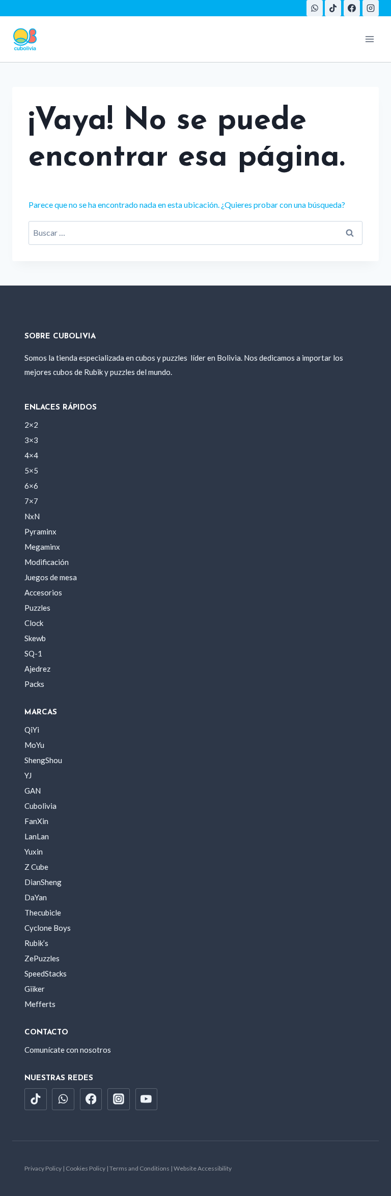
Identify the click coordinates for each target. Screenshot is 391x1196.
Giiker (34, 988)
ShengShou (43, 760)
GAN (32, 790)
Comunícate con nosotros (67, 1049)
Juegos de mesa (50, 577)
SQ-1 (33, 653)
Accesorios (43, 592)
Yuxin (33, 851)
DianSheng (43, 882)
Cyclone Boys (47, 927)
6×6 (31, 485)
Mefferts (39, 1004)
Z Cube (36, 866)
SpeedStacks (45, 973)
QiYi (31, 729)
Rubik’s (36, 943)
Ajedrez (37, 668)
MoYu (34, 744)
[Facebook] (352, 8)
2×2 (31, 424)
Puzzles (37, 607)
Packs (34, 683)
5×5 (31, 470)
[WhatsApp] (314, 8)
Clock (33, 622)
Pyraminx (40, 531)
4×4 (31, 455)
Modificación (46, 561)
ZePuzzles (42, 958)
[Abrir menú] (369, 39)
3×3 (31, 440)
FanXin (36, 821)
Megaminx (42, 546)
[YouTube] (146, 1099)
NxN (32, 516)
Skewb (35, 638)
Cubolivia (40, 805)
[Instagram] (370, 8)
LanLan (36, 836)
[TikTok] (333, 8)
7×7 (31, 501)
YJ (28, 775)
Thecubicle (42, 912)
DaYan (35, 897)
